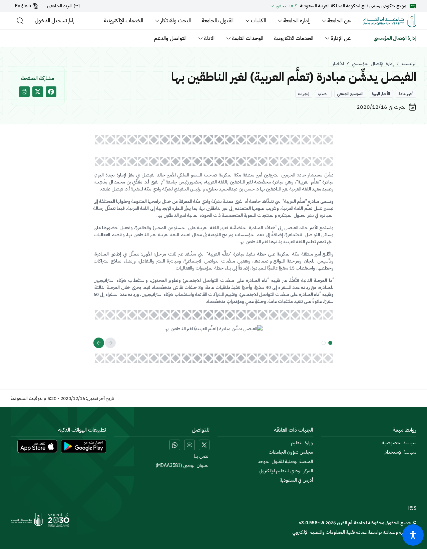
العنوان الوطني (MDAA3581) (182, 465)
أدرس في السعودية (296, 480)
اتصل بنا (201, 456)
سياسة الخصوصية (399, 443)
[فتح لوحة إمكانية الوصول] (413, 535)
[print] (24, 91)
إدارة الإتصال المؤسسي (373, 63)
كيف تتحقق (286, 6)
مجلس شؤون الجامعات (291, 452)
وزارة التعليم (302, 443)
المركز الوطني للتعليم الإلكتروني (286, 471)
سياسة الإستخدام (400, 452)
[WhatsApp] (174, 445)
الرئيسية (409, 63)
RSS (412, 508)
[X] (204, 445)
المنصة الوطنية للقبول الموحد (285, 461)
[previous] (110, 343)
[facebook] (51, 91)
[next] (98, 343)
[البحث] (20, 20)
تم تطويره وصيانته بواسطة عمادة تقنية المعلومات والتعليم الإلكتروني (354, 532)
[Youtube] (189, 445)
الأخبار (338, 63)
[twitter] (37, 91)
